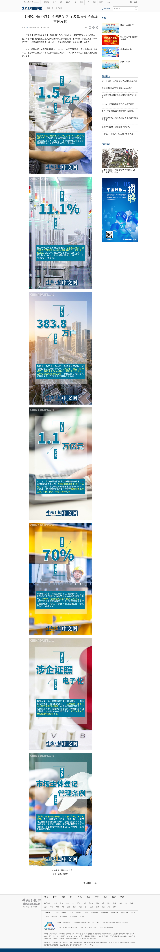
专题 (104, 18)
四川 (80, 907)
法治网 (82, 916)
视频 (81, 2)
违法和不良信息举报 (63, 923)
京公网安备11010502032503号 (67, 927)
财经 (71, 897)
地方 (108, 2)
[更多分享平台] (97, 27)
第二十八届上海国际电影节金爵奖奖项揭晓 (119, 81)
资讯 (61, 2)
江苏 (103, 903)
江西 (120, 903)
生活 (74, 2)
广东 (57, 907)
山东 (126, 903)
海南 (68, 907)
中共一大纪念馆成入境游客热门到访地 (118, 111)
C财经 (68, 2)
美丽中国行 (125, 62)
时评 (54, 2)
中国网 (71, 912)
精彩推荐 (106, 144)
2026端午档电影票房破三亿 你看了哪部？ (119, 104)
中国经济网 (104, 912)
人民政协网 (73, 916)
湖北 (45, 907)
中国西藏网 (124, 912)
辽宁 (78, 903)
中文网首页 (45, 2)
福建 (114, 903)
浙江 (108, 903)
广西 (63, 907)
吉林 (84, 903)
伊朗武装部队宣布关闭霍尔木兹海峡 (117, 88)
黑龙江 (91, 903)
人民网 (56, 912)
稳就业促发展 (126, 49)
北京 (55, 903)
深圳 (114, 907)
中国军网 (54, 916)
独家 (114, 897)
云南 (91, 907)
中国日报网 (49, 8)
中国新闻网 (63, 916)
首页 (46, 897)
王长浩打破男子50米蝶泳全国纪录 (116, 127)
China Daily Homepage (31, 2)
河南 (131, 903)
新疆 (109, 907)
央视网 (86, 912)
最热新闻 (106, 75)
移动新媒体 (107, 8)
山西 (73, 903)
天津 (61, 903)
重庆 (74, 907)
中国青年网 (95, 912)
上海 (97, 903)
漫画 (105, 897)
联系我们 (34, 907)
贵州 (86, 907)
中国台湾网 (114, 912)
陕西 (103, 907)
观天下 (101, 2)
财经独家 (59, 8)
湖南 (51, 907)
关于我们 (26, 907)
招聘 (122, 897)
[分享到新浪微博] (93, 27)
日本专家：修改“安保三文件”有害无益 (117, 134)
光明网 (46, 916)
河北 (67, 903)
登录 (131, 2)
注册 (135, 2)
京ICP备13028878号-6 (107, 927)
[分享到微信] (90, 27)
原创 (94, 2)
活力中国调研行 (127, 25)
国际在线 (78, 912)
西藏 (97, 907)
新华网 (63, 912)
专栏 (87, 2)
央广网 (133, 912)
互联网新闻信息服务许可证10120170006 (86, 923)
